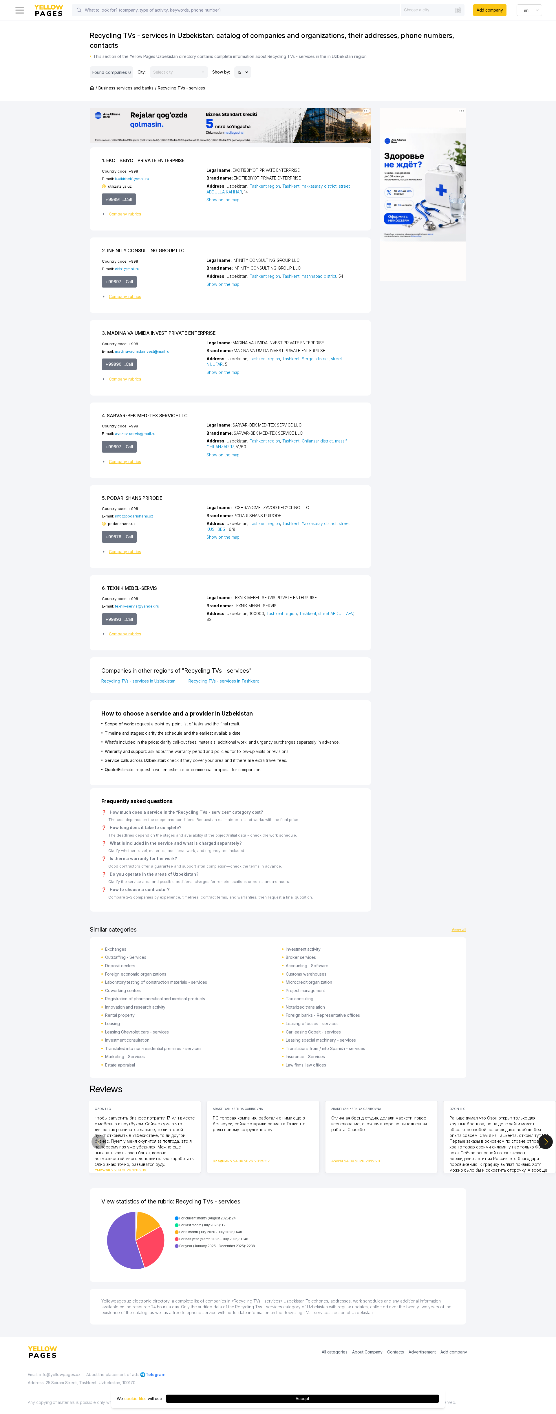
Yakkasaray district (319, 186)
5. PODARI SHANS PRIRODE (132, 498)
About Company (367, 1351)
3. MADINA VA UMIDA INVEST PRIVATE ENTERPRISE (158, 333)
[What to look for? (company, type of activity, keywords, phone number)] (79, 10)
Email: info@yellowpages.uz (54, 1374)
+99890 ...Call (119, 364)
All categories (335, 1351)
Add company (490, 10)
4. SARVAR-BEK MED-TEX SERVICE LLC (145, 415)
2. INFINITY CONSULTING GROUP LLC (143, 250)
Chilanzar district (317, 440)
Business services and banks (125, 87)
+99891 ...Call (118, 199)
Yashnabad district (319, 276)
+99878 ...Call (119, 536)
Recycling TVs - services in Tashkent (224, 680)
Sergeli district (315, 358)
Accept (302, 1398)
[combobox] (432, 10)
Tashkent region (265, 186)
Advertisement (422, 1351)
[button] (152, 214)
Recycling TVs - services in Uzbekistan (138, 680)
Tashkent (290, 186)
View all (458, 929)
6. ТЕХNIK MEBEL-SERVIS (129, 588)
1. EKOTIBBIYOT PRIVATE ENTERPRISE (143, 160)
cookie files (135, 1398)
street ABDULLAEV (335, 613)
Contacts (395, 1351)
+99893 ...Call (119, 619)
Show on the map (222, 199)
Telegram (156, 1374)
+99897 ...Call (119, 281)
